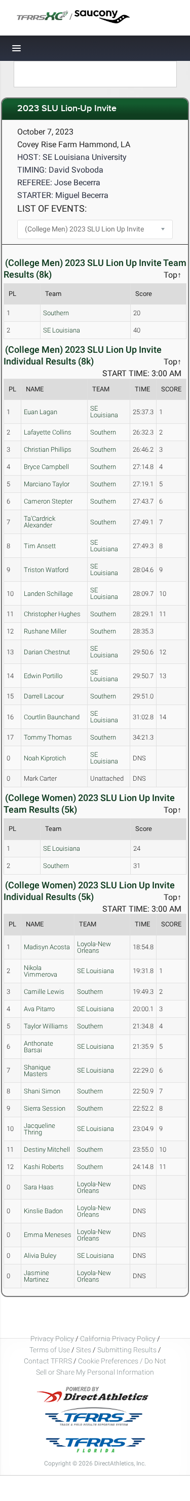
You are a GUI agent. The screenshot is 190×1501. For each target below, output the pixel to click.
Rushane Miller (45, 631)
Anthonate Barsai (38, 1047)
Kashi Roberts (44, 1167)
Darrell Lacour (44, 696)
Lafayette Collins (47, 432)
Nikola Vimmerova (40, 971)
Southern (56, 313)
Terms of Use (49, 1350)
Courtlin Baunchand (52, 717)
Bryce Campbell (46, 467)
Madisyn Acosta (47, 947)
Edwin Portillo (43, 676)
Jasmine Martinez (36, 1276)
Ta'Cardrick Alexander (39, 522)
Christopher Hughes (52, 614)
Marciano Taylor (46, 484)
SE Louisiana (61, 330)
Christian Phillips (47, 449)
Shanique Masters (37, 1070)
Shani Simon (42, 1091)
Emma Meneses (47, 1235)
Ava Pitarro (39, 1009)
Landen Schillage (48, 593)
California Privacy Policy (118, 1339)
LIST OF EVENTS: (52, 208)
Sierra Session (44, 1108)
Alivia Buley (40, 1255)
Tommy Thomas (48, 737)
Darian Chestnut (47, 652)
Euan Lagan (40, 412)
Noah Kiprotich (45, 758)
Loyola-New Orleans (94, 947)
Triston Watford (46, 570)
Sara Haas (39, 1187)
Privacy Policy (52, 1339)
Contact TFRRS (48, 1361)
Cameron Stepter (48, 501)
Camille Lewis (44, 991)
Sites (83, 1350)
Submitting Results (127, 1350)
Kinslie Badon (43, 1211)
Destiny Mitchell (47, 1149)
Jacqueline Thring (39, 1129)
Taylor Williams (46, 1026)
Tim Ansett (40, 546)
